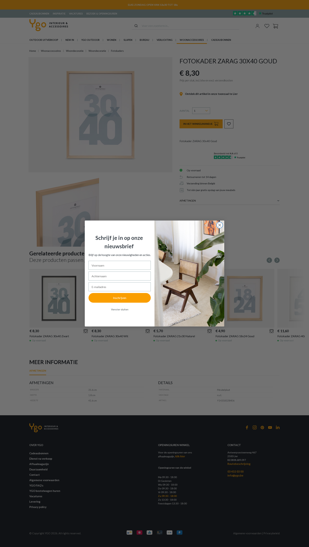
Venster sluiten (119, 309)
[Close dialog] (220, 225)
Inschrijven (119, 297)
